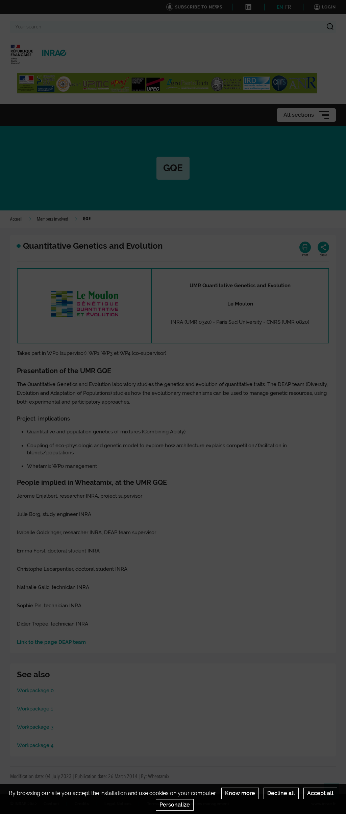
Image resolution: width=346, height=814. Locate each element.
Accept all (320, 793)
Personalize (174, 804)
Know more (240, 793)
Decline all (281, 793)
